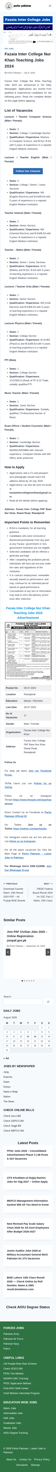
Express (7, 1077)
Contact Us (25, 1459)
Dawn (6, 1081)
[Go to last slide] (8, 952)
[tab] (22, 981)
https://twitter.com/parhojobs (30, 828)
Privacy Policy (42, 1459)
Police (6, 1348)
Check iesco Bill (12, 1116)
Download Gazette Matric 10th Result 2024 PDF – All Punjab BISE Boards (14, 892)
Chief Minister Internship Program (21, 1393)
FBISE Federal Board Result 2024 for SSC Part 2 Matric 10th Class (43, 892)
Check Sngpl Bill (12, 1125)
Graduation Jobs (12, 1423)
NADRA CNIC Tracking (15, 1378)
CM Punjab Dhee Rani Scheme (20, 1363)
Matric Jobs (9, 1408)
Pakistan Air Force (13, 1338)
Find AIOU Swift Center (15, 1388)
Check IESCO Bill (13, 1368)
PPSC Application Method (17, 1383)
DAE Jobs (8, 1418)
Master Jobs (10, 1428)
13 (28, 1036)
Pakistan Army (11, 1334)
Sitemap (35, 1465)
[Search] (48, 1002)
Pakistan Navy (11, 1343)
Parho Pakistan (14, 73)
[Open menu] (50, 5)
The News (8, 1101)
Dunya (6, 1086)
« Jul (6, 1058)
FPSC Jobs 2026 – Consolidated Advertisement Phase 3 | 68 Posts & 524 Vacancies (27, 1154)
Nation (6, 1096)
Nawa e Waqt (10, 1091)
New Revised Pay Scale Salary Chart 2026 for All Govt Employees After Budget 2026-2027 (28, 1227)
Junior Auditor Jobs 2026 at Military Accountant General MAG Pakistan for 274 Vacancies (27, 1254)
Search (7, 996)
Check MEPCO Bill (13, 1130)
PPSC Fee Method (13, 1373)
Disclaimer (22, 1465)
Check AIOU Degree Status (28, 1307)
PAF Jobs (9, 49)
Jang (6, 1072)
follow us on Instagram (22, 841)
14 (35, 1036)
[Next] (48, 952)
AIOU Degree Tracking (15, 1433)
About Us (11, 1459)
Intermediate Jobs (13, 1413)
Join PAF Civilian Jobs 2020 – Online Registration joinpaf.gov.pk (27, 936)
